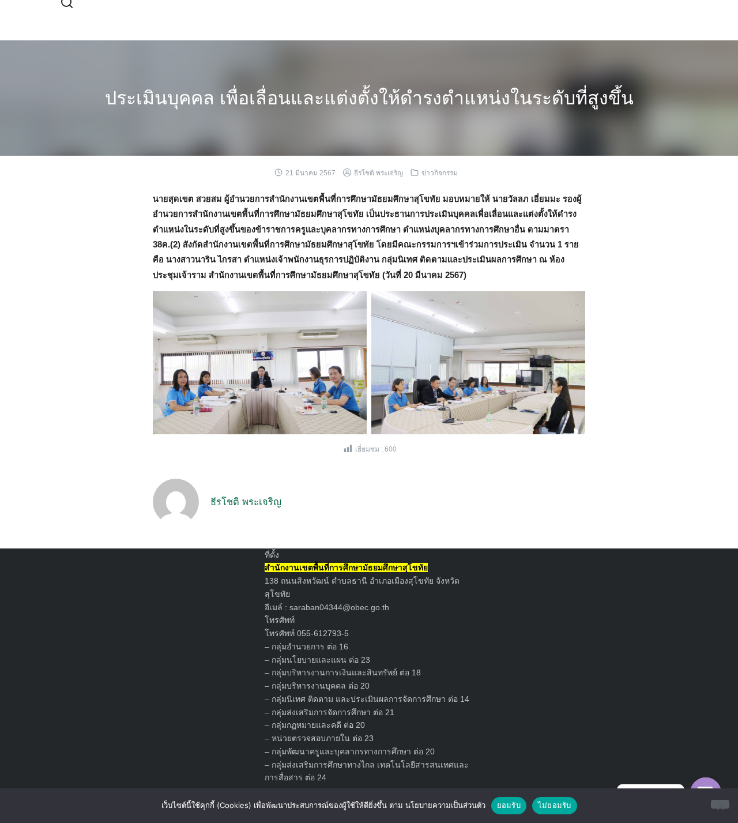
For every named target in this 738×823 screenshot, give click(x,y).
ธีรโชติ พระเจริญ (378, 173)
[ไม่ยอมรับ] (720, 804)
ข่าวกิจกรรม (439, 173)
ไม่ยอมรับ (554, 805)
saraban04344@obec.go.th (339, 607)
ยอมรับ (509, 805)
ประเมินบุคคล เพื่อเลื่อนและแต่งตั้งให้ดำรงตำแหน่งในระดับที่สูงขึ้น (369, 98)
